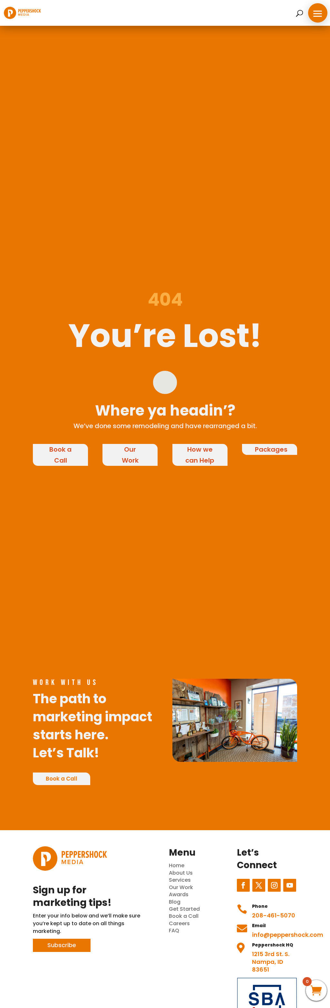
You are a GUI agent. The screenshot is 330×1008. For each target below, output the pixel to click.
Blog (174, 902)
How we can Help (199, 455)
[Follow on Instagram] (274, 885)
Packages (271, 449)
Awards (179, 894)
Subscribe (61, 945)
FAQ (174, 930)
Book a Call (60, 455)
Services (180, 880)
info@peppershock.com (287, 935)
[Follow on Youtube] (289, 885)
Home (176, 865)
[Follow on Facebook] (243, 885)
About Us (181, 873)
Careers (179, 923)
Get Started (184, 909)
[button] (317, 13)
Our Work (130, 455)
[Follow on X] (258, 885)
